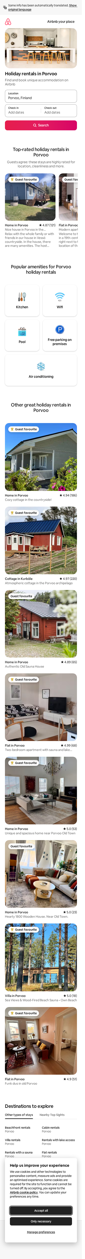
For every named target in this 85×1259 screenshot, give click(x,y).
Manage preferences (41, 1232)
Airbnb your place (60, 21)
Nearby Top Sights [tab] (52, 1115)
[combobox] (41, 98)
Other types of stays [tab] (19, 1115)
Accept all (41, 1210)
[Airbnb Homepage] (8, 21)
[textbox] (23, 112)
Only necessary (41, 1221)
